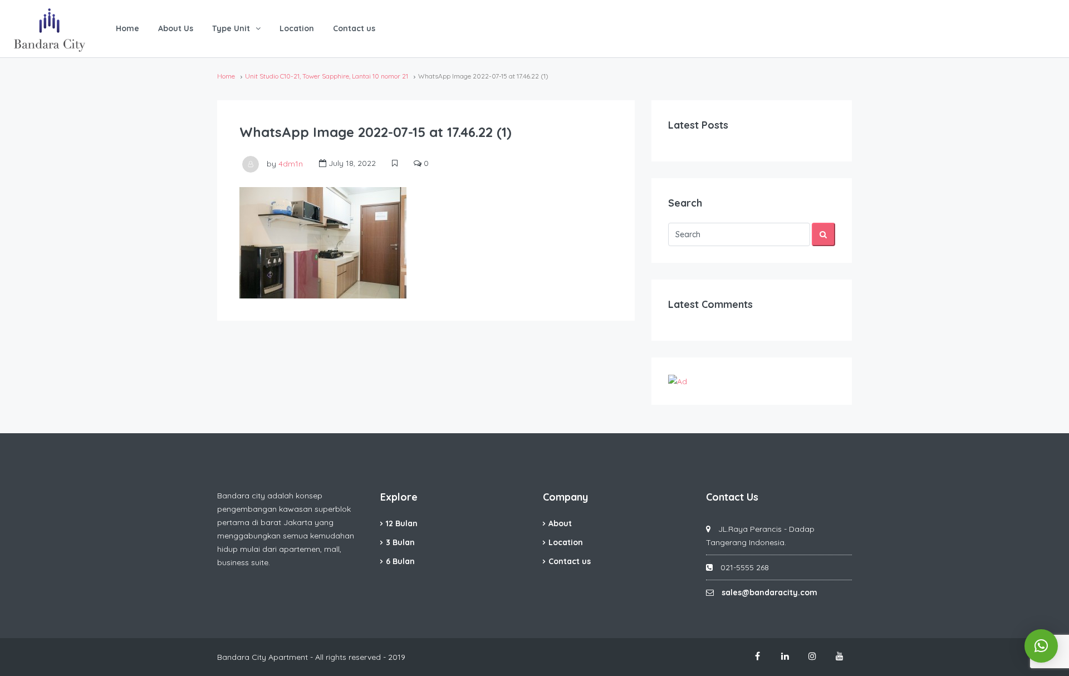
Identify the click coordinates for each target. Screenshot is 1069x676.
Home (127, 28)
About (560, 523)
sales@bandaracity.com (769, 592)
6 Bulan (400, 561)
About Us (175, 28)
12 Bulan (402, 523)
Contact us (354, 28)
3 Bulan (400, 542)
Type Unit (231, 28)
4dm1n (290, 163)
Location (296, 28)
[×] (1041, 646)
